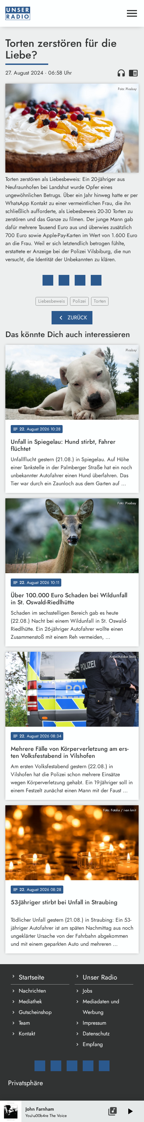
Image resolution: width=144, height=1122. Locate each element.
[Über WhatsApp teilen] (80, 280)
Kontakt (27, 1033)
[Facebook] (56, 1065)
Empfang (93, 1044)
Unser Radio (100, 977)
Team (24, 1023)
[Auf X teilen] (64, 280)
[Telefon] (88, 1065)
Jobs (87, 991)
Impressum (94, 1023)
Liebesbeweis (51, 301)
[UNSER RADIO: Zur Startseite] (64, 13)
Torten (100, 301)
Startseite (31, 977)
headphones (121, 73)
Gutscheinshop (35, 1012)
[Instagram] (72, 1065)
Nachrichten (32, 991)
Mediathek (30, 1001)
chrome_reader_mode (133, 73)
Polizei (79, 301)
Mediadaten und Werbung (101, 1007)
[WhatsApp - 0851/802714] (104, 1065)
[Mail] (39, 1065)
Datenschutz (96, 1033)
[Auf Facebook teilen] (48, 280)
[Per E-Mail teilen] (96, 280)
